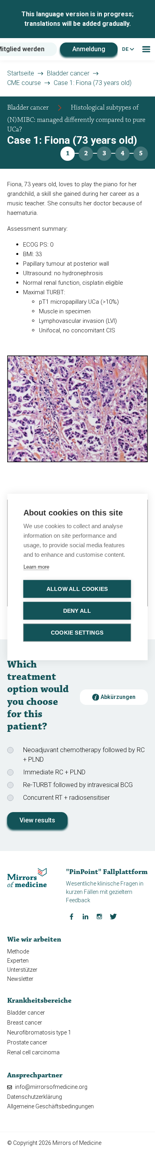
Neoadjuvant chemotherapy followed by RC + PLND (84, 754)
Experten (18, 960)
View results (37, 820)
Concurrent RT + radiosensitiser (66, 797)
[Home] (27, 877)
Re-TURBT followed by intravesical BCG (78, 785)
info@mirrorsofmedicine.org (50, 1087)
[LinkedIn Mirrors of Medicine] (85, 916)
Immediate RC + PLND (54, 772)
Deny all (77, 611)
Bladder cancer (68, 73)
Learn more (36, 567)
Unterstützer (22, 970)
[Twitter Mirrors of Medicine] (113, 916)
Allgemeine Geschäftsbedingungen (50, 1106)
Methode (18, 951)
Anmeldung (88, 49)
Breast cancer (24, 1022)
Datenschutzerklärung (34, 1097)
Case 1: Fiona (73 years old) (93, 83)
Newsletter (20, 979)
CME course (24, 83)
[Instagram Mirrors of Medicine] (99, 916)
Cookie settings (77, 633)
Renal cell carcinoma (33, 1052)
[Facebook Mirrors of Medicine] (71, 916)
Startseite (20, 73)
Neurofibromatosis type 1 (39, 1032)
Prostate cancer (27, 1042)
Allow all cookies (77, 589)
